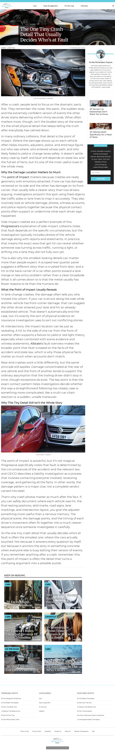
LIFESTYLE (11, 48)
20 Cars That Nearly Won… (9, 707)
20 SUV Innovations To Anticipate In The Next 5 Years (62, 666)
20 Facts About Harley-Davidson (19, 603)
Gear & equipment (50, 6)
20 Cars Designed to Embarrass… (11, 698)
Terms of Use (24, 731)
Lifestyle (84, 6)
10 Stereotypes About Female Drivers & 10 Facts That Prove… (60, 633)
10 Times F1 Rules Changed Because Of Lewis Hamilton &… (22, 634)
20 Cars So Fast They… (8, 715)
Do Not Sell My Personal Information (57, 748)
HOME (3, 48)
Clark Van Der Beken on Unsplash (43, 98)
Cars (35, 6)
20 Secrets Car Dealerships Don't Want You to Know (99, 112)
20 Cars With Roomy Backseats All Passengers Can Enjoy (62, 600)
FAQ (93, 731)
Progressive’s (10, 226)
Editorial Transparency (81, 731)
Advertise (48, 731)
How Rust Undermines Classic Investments (90, 715)
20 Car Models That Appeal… (10, 703)
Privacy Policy (36, 731)
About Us (68, 731)
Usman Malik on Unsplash (43, 454)
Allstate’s (36, 343)
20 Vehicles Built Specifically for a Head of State (101, 135)
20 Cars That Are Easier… (85, 711)
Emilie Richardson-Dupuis (78, 48)
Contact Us (57, 731)
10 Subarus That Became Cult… (11, 711)
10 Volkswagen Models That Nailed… (88, 719)
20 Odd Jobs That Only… (84, 703)
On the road (69, 6)
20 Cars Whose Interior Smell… (10, 719)
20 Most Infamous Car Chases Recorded (22, 668)
